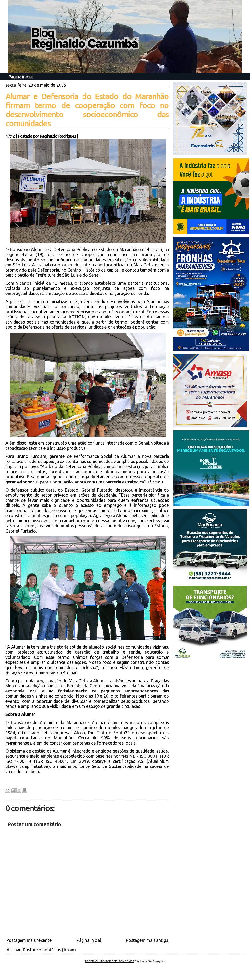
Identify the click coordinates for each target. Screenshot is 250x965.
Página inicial (20, 76)
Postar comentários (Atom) (49, 949)
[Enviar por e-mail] (7, 790)
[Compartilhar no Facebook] (24, 790)
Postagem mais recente (29, 940)
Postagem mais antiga (147, 940)
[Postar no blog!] (13, 790)
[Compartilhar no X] (18, 790)
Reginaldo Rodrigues (58, 136)
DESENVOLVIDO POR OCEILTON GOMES (109, 961)
